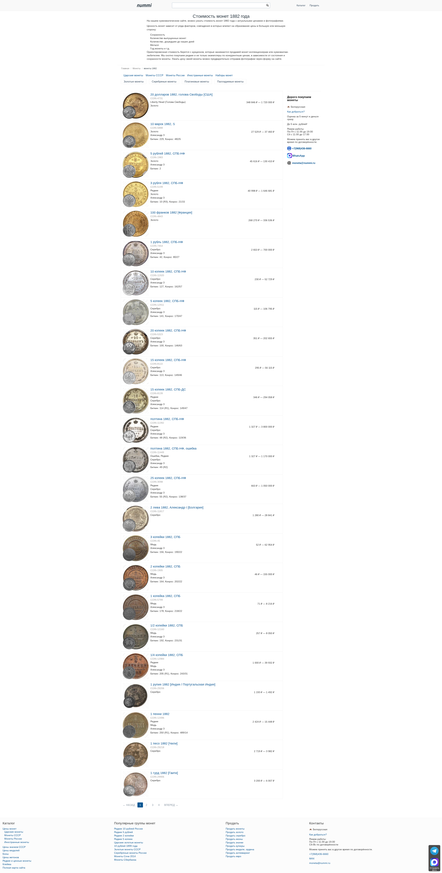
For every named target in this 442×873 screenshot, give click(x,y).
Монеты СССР (154, 75)
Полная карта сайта (14, 867)
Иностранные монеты (200, 75)
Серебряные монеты (164, 81)
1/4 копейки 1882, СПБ (166, 655)
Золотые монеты (134, 81)
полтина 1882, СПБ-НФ (167, 419)
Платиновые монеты (197, 81)
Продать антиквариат (238, 852)
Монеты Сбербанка (125, 859)
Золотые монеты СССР (127, 849)
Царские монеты (133, 75)
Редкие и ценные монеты (17, 860)
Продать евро (233, 856)
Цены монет (9, 828)
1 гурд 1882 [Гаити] (164, 773)
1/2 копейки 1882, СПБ (166, 625)
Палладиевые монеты (230, 81)
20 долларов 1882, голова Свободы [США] (181, 94)
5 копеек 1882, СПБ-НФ (167, 301)
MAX (311, 858)
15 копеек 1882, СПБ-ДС (168, 389)
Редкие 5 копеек (123, 839)
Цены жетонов (11, 857)
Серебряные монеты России (130, 852)
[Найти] (267, 5)
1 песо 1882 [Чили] (163, 743)
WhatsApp (298, 155)
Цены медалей (11, 850)
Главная (125, 68)
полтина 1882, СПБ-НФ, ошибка (173, 448)
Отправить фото (434, 869)
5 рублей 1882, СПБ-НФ (167, 153)
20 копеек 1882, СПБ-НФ (168, 330)
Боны (6, 853)
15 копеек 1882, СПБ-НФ (168, 360)
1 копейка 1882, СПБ (165, 596)
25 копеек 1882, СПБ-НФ (168, 478)
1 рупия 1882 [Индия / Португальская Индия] (182, 684)
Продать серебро (235, 835)
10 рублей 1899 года (125, 846)
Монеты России (175, 75)
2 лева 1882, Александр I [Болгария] (176, 507)
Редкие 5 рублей (123, 832)
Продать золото (234, 832)
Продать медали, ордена (240, 849)
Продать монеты (235, 828)
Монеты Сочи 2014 (125, 856)
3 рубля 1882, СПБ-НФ (166, 183)
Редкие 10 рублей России (128, 828)
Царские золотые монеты (128, 842)
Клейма (7, 864)
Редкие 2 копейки (124, 835)
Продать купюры (235, 846)
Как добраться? (296, 111)
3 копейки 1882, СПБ (165, 537)
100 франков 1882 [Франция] (171, 212)
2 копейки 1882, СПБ (165, 566)
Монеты (137, 68)
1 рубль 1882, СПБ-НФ (166, 242)
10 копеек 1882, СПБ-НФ (168, 271)
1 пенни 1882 (159, 714)
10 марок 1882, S (162, 124)
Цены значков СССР (14, 847)
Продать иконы (234, 839)
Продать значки (234, 842)
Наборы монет (224, 75)
